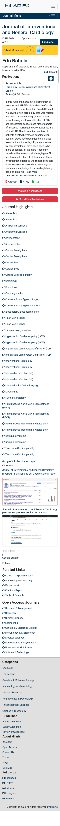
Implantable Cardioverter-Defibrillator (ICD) (28, 348)
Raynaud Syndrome (15, 435)
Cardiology (11, 281)
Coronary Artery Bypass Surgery (22, 299)
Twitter (9, 783)
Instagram (10, 793)
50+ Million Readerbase (31, 199)
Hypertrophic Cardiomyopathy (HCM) (25, 336)
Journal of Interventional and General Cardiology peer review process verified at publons (29, 511)
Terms (5, 757)
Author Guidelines (11, 721)
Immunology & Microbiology (17, 686)
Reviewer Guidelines (13, 731)
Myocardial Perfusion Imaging (21, 385)
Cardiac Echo (12, 262)
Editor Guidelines (11, 726)
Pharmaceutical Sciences (16, 704)
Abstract (12, 181)
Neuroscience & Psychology (17, 698)
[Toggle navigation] (52, 6)
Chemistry (7, 667)
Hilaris (54, 806)
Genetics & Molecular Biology (18, 680)
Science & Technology (14, 711)
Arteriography (12, 238)
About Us (7, 742)
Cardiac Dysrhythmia (16, 250)
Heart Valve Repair (15, 317)
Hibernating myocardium (18, 330)
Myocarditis (11, 391)
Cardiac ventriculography (18, 274)
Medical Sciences (12, 692)
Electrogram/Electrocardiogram (22, 311)
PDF (37, 181)
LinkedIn (9, 788)
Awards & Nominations (30, 190)
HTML (25, 181)
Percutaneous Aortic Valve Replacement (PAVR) (25, 405)
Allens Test (11, 213)
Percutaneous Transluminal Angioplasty (26, 423)
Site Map (7, 767)
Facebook (10, 778)
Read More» (32, 171)
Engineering (8, 674)
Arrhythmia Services (16, 225)
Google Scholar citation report (19, 461)
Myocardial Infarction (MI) (19, 373)
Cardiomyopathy (14, 293)
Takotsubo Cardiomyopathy (20, 448)
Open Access (9, 747)
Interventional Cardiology (18, 360)
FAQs (5, 762)
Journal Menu (11, 16)
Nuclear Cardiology (15, 397)
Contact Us (8, 752)
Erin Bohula (23, 94)
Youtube (9, 798)
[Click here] (17, 6)
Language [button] (48, 42)
